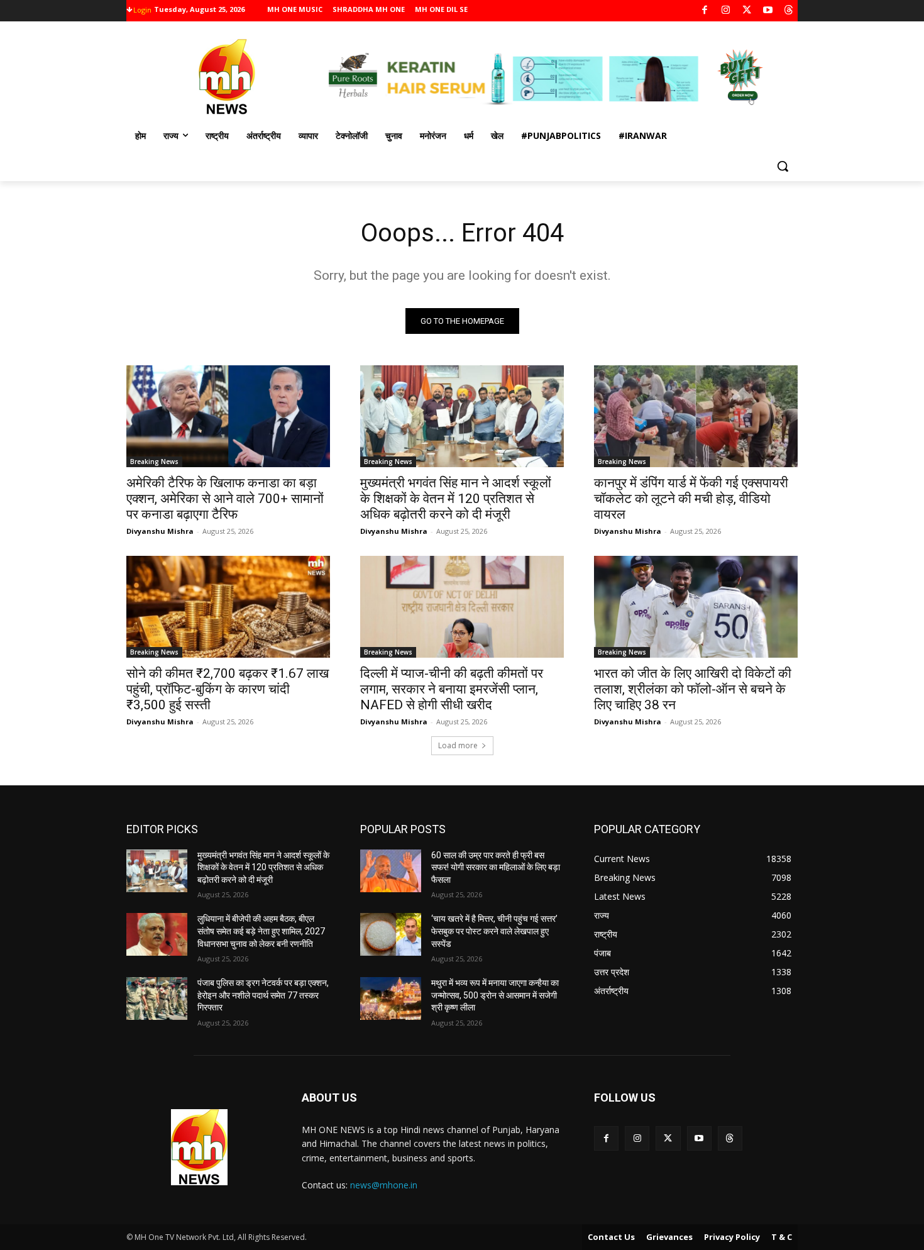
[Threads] (789, 11)
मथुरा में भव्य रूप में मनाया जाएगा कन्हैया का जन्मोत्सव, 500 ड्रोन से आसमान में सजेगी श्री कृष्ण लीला (495, 995)
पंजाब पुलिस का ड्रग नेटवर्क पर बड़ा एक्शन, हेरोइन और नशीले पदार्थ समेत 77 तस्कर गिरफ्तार (263, 995)
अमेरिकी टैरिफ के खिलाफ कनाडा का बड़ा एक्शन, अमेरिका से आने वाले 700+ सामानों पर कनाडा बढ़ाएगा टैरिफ (225, 498)
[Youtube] (768, 11)
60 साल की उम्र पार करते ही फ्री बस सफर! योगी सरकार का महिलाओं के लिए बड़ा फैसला (495, 867)
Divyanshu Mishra (160, 531)
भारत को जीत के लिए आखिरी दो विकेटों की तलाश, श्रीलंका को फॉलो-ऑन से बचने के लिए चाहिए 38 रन (692, 689)
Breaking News (154, 461)
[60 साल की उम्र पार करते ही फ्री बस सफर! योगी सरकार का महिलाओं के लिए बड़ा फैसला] (390, 870)
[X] (747, 11)
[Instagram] (726, 11)
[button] (782, 166)
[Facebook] (705, 11)
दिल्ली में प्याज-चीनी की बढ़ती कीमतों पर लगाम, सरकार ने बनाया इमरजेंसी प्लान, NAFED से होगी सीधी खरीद (451, 689)
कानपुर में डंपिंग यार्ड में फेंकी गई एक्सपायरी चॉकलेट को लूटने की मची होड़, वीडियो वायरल (691, 498)
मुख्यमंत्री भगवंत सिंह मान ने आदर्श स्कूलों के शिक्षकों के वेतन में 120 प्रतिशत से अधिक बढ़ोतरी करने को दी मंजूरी (455, 498)
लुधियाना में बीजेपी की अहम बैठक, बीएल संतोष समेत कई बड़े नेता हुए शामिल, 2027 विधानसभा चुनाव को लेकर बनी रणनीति (261, 931)
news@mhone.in (383, 1185)
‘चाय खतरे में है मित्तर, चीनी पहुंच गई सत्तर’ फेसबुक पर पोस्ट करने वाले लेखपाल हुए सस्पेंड (494, 931)
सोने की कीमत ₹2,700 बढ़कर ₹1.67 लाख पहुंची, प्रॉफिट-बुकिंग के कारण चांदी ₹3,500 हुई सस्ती (227, 689)
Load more (458, 745)
